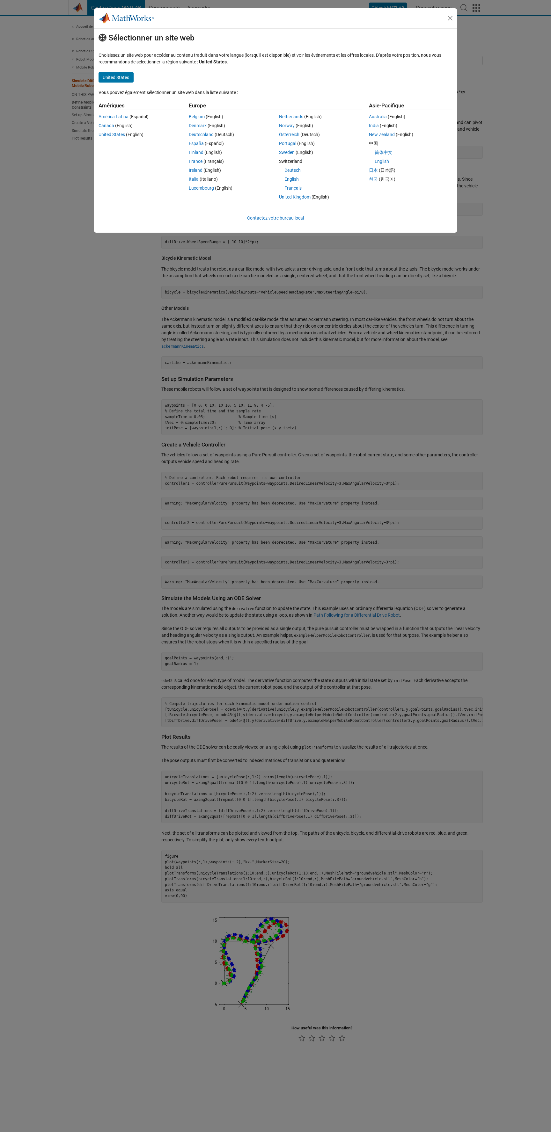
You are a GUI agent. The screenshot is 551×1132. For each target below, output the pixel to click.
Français (293, 188)
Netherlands (291, 116)
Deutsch (292, 170)
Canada (106, 125)
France (195, 161)
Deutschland (201, 134)
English (291, 179)
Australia (378, 116)
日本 (373, 170)
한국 (373, 179)
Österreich (289, 134)
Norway (287, 125)
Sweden (287, 152)
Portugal (287, 143)
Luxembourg (201, 188)
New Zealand (382, 134)
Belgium (197, 116)
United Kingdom (295, 197)
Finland (196, 152)
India (374, 125)
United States (112, 134)
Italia (194, 179)
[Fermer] (450, 18)
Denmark (198, 125)
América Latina (114, 116)
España (196, 143)
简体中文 (384, 152)
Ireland (195, 170)
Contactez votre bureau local (275, 218)
